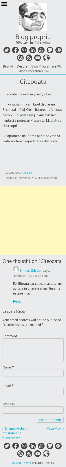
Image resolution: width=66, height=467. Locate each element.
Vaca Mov (54, 428)
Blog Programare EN (34, 71)
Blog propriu (33, 37)
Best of (8, 66)
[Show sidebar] (4, 4)
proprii (28, 172)
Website (9, 404)
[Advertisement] (33, 220)
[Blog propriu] (33, 31)
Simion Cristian (31, 270)
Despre (22, 66)
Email (8, 386)
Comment (10, 336)
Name (8, 367)
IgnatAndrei (51, 177)
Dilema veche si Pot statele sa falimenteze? (15, 433)
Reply (17, 301)
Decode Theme (21, 462)
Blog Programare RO (46, 66)
